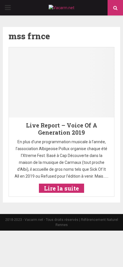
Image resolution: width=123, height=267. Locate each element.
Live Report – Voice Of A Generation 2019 (61, 128)
